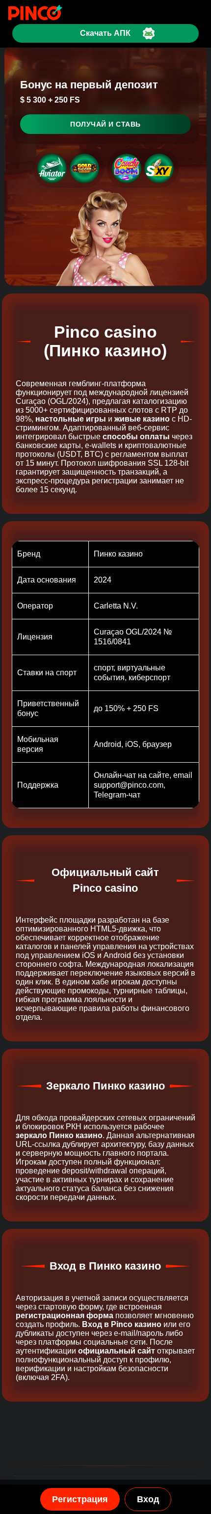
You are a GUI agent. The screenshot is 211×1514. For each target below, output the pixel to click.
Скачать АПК (105, 33)
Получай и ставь (105, 124)
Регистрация (80, 1499)
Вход (148, 1499)
